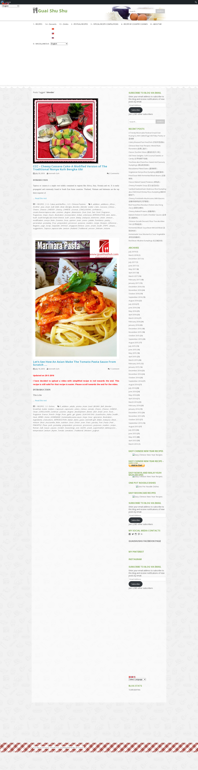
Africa (112, 204)
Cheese (43, 209)
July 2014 (132, 388)
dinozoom (79, 747)
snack (93, 225)
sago (43, 225)
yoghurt (96, 430)
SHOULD (64, 225)
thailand (74, 228)
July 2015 (132, 346)
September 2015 (135, 339)
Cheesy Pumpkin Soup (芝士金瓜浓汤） (144, 185)
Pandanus (99, 220)
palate (91, 220)
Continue (54, 411)
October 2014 (134, 377)
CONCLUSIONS (85, 209)
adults (72, 406)
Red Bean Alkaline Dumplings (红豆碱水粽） (146, 240)
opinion (73, 220)
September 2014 (135, 381)
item (108, 215)
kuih (67, 217)
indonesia (87, 215)
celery (77, 409)
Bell (102, 406)
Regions (36, 225)
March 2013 (133, 444)
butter (90, 207)
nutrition (64, 422)
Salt (41, 428)
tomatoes (69, 430)
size (77, 428)
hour (90, 417)
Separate (56, 225)
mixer (102, 217)
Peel (111, 422)
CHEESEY (51, 209)
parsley (95, 422)
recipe (96, 223)
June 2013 (132, 433)
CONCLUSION (44, 411)
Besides (76, 207)
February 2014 (134, 405)
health (115, 414)
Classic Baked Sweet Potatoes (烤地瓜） (145, 182)
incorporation (70, 215)
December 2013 (135, 412)
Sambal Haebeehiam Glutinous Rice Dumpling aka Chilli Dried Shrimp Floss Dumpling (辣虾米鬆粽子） (147, 192)
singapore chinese (76, 225)
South (99, 225)
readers (89, 223)
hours (51, 215)
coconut (75, 209)
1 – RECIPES (37, 24)
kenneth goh (91, 420)
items (113, 215)
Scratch (61, 428)
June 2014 (132, 391)
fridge (58, 414)
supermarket (98, 428)
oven (79, 220)
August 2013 (133, 426)
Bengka (69, 207)
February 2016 (134, 321)
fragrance (106, 212)
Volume (107, 228)
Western (87, 430)
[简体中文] (59, 28)
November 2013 (135, 416)
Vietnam (99, 228)
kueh (35, 217)
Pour (54, 223)
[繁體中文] (59, 33)
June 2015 (132, 349)
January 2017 (134, 283)
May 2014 (132, 395)
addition (96, 204)
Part (101, 422)
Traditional (83, 228)
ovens (84, 220)
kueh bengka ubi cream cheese (51, 217)
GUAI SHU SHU (88, 414)
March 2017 (133, 276)
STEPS (105, 225)
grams (78, 414)
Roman (36, 428)
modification (38, 220)
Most (42, 422)
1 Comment (114, 369)
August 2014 (133, 384)
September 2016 (135, 297)
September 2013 (135, 423)
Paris (88, 422)
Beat (62, 207)
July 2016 (132, 304)
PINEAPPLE (37, 425)
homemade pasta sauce (72, 417)
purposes (98, 425)
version (91, 228)
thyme (54, 430)
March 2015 (133, 360)
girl (74, 414)
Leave (72, 217)
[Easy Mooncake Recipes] (147, 496)
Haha (109, 414)
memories (95, 217)
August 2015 (133, 342)
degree (67, 212)
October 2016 (134, 293)
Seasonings (70, 428)
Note (53, 220)
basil (90, 406)
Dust (84, 212)
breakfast (37, 409)
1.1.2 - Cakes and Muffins (55, 204)
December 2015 (135, 328)
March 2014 (133, 402)
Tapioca (47, 228)
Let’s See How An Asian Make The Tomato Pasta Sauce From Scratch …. (74, 363)
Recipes (103, 223)
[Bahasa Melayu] (59, 38)
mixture (109, 217)
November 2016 (135, 290)
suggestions (38, 228)
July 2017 (132, 262)
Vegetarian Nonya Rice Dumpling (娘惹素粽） (147, 172)
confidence (96, 209)
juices (82, 420)
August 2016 (133, 300)
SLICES (83, 428)
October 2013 (134, 419)
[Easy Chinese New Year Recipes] (147, 455)
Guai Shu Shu (52, 11)
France (45, 414)
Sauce (46, 428)
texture (66, 228)
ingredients (37, 420)
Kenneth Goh (53, 173)
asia (42, 207)
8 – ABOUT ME (156, 24)
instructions (48, 420)
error (106, 411)
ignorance (98, 417)
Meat (114, 420)
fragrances (37, 215)
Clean (35, 411)
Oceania (59, 220)
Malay (78, 217)
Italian (70, 420)
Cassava (103, 207)
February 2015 (134, 363)
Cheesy (59, 209)
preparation (62, 223)
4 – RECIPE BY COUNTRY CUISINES (134, 24)
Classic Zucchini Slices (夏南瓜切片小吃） (145, 152)
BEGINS (97, 406)
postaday (47, 223)
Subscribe (135, 110)
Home (47, 417)
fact (93, 212)
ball (52, 207)
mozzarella (50, 422)
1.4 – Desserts (50, 24)
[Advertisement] (99, 66)
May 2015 (132, 353)
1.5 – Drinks (63, 24)
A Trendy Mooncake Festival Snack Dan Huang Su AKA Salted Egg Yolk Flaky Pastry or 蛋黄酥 (147, 136)
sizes (87, 225)
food (98, 212)
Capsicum (60, 409)
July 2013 (132, 430)
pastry (107, 220)
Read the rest (41, 198)
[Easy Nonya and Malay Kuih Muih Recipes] (147, 476)
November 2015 (135, 332)
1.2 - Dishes (50, 406)
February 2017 (134, 279)
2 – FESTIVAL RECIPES (79, 24)
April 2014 (132, 398)
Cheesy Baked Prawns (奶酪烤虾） (143, 211)
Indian (79, 215)
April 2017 (132, 272)
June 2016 (132, 307)
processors (87, 425)
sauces (54, 428)
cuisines (60, 212)
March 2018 (133, 255)
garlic (69, 414)
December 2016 (135, 286)
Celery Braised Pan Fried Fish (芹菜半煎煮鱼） (147, 142)
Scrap (48, 225)
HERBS (41, 417)
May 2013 (132, 437)
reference (112, 223)
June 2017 (132, 265)
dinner (89, 411)
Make (99, 420)
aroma (78, 406)
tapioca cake (57, 228)
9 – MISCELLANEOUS (41, 44)
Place (45, 425)
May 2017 (132, 269)
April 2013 (132, 440)
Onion (77, 422)
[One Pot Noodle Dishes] (147, 486)
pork (50, 425)
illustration (59, 215)
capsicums (69, 409)
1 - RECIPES (39, 204)
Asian (48, 207)
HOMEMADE (55, 417)
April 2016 (132, 314)
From (64, 414)
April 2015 (132, 356)
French (52, 414)
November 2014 (135, 374)
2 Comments (114, 173)
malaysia (86, 217)
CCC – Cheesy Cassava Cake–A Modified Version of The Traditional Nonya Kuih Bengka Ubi (70, 167)
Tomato (61, 430)
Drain (100, 411)
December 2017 (135, 258)
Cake (97, 207)
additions (105, 204)
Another (36, 207)
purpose (81, 223)
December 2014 (135, 370)
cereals (91, 409)
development (80, 411)
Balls (57, 207)
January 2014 (134, 409)
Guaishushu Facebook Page (145, 541)
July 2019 (132, 251)
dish (95, 411)
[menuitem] (196, 2)
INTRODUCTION (99, 215)
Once (66, 220)
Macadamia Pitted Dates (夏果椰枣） (143, 168)
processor (73, 223)
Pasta (106, 422)
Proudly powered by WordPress (46, 747)
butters (51, 409)
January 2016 (134, 325)
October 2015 (134, 335)
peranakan (37, 223)
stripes (112, 225)
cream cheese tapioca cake (44, 212)
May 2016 (132, 311)
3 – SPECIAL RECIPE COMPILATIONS (104, 24)
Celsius (111, 207)
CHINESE (66, 209)
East (89, 212)
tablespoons (110, 428)
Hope (45, 215)
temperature (38, 430)
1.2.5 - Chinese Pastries (76, 204)
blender (84, 207)
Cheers (36, 209)
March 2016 (133, 318)
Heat (35, 417)
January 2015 (134, 367)
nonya (47, 220)
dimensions (76, 212)
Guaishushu (101, 414)
